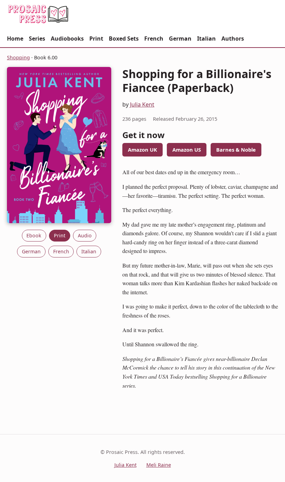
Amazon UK (142, 149)
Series (37, 38)
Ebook (33, 235)
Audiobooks (67, 38)
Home (15, 38)
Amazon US (186, 149)
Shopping (18, 57)
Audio (85, 235)
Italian (206, 38)
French (153, 38)
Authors (232, 38)
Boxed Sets (124, 38)
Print (96, 38)
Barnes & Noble (236, 149)
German (180, 38)
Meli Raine (158, 465)
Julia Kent (142, 104)
